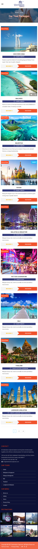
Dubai (4, 469)
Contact (5, 505)
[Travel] (19, 3)
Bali (19, 321)
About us (5, 493)
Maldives (19, 98)
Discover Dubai (19, 54)
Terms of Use (5, 546)
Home (16, 12)
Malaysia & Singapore (19, 232)
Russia (19, 187)
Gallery (5, 496)
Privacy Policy (6, 502)
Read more (28, 66)
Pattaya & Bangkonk (19, 276)
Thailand (19, 366)
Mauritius (19, 143)
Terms (4, 499)
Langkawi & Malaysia (19, 410)
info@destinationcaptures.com (11, 461)
